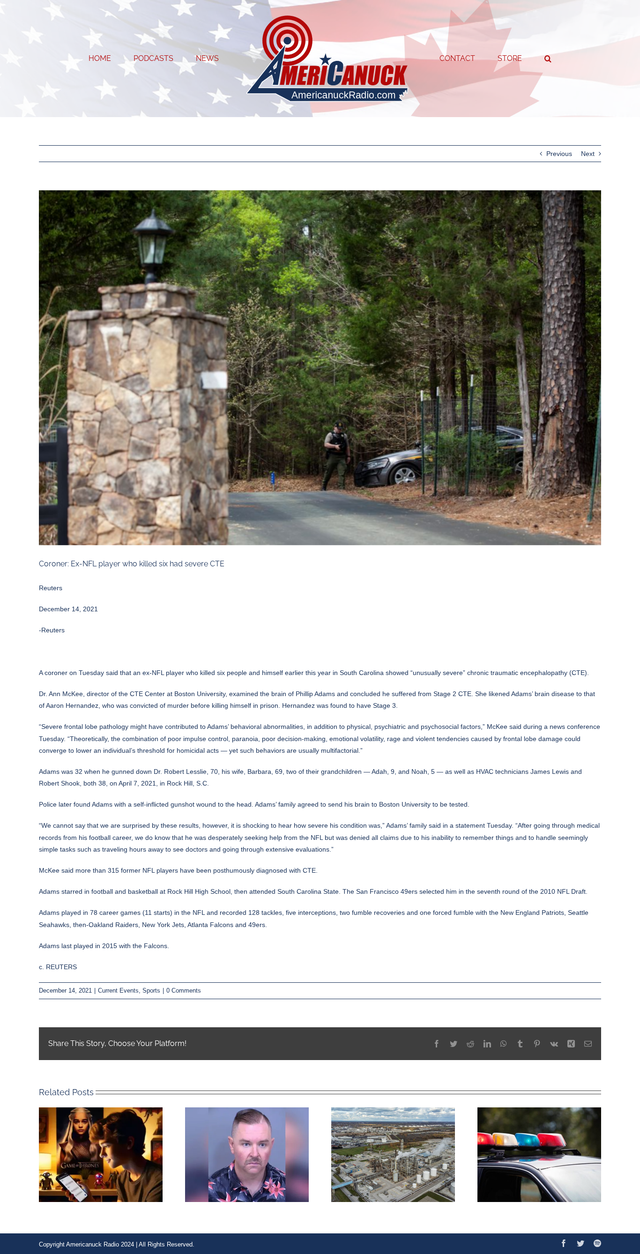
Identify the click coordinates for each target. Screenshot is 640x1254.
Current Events (118, 990)
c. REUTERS (58, 967)
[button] (509, 58)
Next (588, 153)
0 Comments (183, 990)
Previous (559, 153)
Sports (151, 990)
